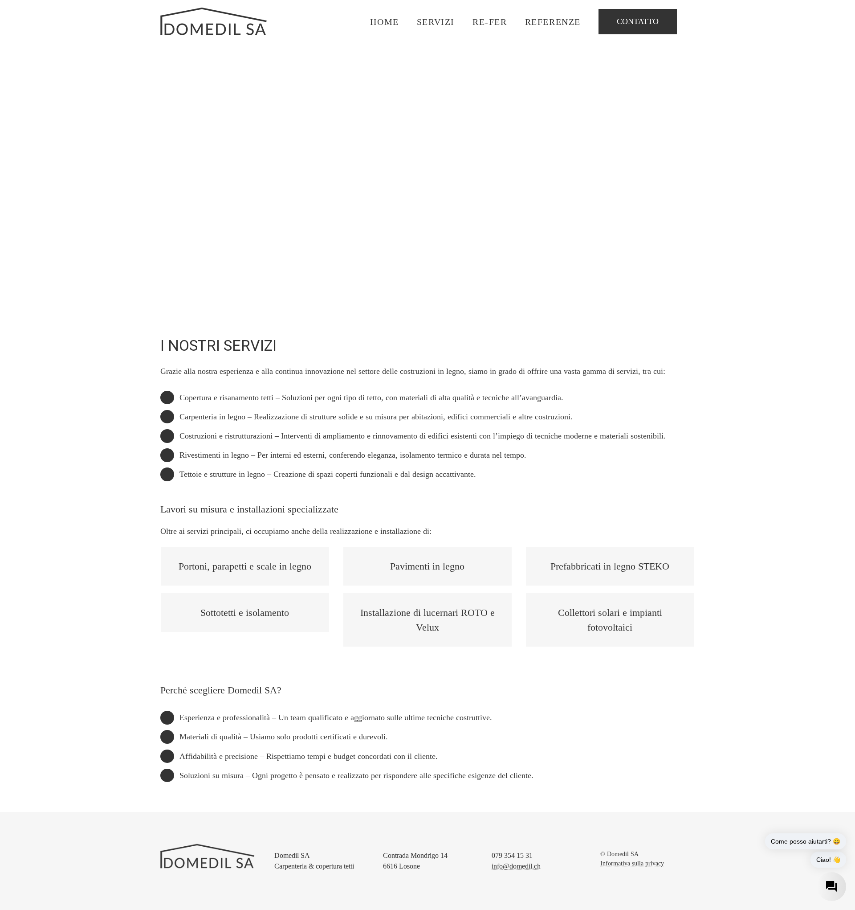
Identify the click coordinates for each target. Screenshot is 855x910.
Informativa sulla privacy (632, 863)
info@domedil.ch (516, 866)
